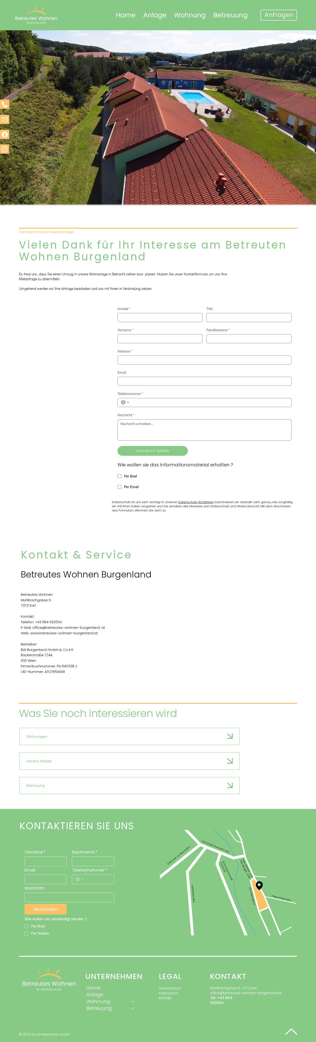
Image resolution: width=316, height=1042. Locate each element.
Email (122, 372)
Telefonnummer (130, 394)
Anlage (94, 994)
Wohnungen (36, 736)
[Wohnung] (133, 1001)
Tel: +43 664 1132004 (221, 1000)
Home (93, 987)
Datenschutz (170, 988)
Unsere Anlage (39, 761)
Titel (209, 309)
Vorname (125, 330)
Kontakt (165, 998)
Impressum (168, 993)
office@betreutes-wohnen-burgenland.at (246, 992)
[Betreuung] (133, 1008)
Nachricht (126, 415)
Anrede (124, 309)
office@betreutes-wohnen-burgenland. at (68, 627)
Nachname (84, 852)
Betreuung (35, 785)
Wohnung (98, 1001)
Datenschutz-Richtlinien (196, 502)
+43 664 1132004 (48, 622)
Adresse (125, 351)
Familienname (218, 330)
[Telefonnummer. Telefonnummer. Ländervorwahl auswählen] (125, 402)
